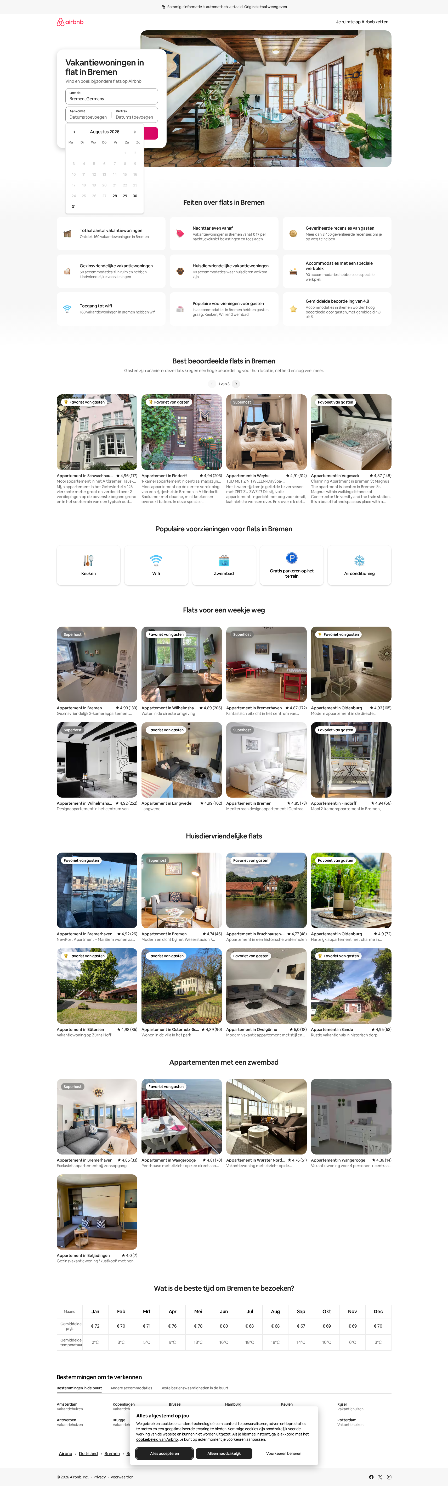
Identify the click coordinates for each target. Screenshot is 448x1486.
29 (125, 196)
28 (115, 196)
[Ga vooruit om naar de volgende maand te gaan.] (134, 132)
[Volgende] (236, 384)
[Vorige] (212, 384)
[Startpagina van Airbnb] (70, 22)
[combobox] (112, 99)
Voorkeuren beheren (283, 1453)
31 (74, 206)
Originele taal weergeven (265, 6)
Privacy (100, 1477)
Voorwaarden (122, 1477)
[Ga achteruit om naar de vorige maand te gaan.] (74, 132)
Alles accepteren (164, 1453)
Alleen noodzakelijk (224, 1453)
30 (135, 196)
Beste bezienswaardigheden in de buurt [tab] (194, 1388)
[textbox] (88, 117)
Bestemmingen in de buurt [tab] (79, 1388)
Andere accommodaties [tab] (131, 1388)
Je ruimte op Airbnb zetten (362, 22)
